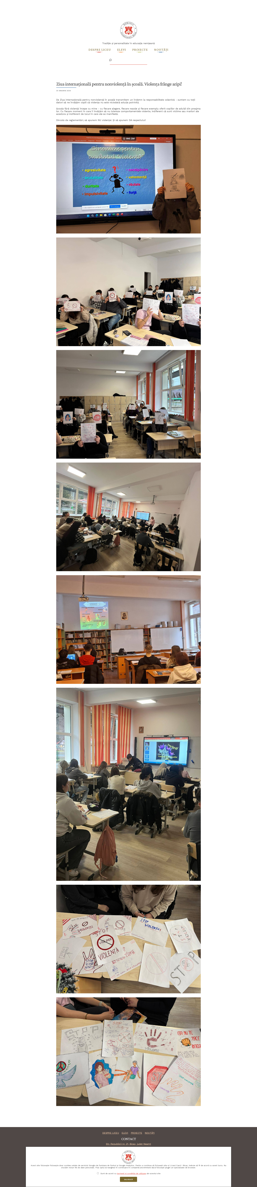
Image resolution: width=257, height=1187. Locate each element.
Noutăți (161, 49)
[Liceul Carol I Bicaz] (128, 38)
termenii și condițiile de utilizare (131, 1173)
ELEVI (125, 1133)
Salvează (128, 1179)
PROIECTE (136, 1133)
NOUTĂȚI (150, 1133)
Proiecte (140, 49)
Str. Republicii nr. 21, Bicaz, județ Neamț (128, 1144)
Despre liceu (99, 49)
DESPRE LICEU (110, 1133)
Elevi (121, 49)
